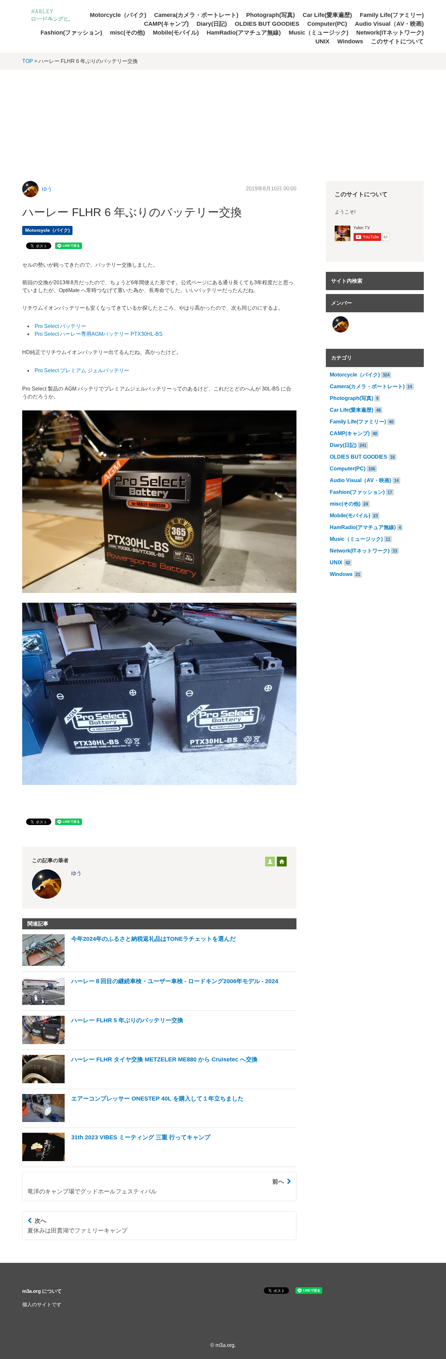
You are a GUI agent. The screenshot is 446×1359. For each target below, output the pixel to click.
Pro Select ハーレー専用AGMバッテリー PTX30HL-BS (99, 334)
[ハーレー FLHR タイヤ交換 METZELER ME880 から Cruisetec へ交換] (140, 1081)
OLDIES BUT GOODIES (267, 24)
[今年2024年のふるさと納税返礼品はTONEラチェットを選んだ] (129, 964)
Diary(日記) (212, 24)
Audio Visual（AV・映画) (389, 24)
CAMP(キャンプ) (166, 24)
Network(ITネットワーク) (390, 32)
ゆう (47, 189)
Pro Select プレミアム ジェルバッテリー (82, 370)
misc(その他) (127, 32)
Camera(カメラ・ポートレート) (196, 15)
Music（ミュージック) (318, 32)
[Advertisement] (223, 119)
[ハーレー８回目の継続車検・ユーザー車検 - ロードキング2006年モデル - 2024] (150, 1003)
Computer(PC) (327, 24)
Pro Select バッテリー (60, 326)
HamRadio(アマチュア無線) (244, 32)
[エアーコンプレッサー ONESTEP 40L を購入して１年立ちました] (133, 1120)
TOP (27, 61)
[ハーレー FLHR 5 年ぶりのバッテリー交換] (102, 1042)
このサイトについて (397, 41)
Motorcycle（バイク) (118, 15)
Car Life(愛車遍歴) (327, 15)
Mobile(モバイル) (176, 32)
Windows (350, 41)
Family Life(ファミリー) (392, 15)
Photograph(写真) (270, 15)
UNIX (322, 41)
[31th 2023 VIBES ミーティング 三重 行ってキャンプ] (116, 1159)
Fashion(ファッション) (71, 32)
